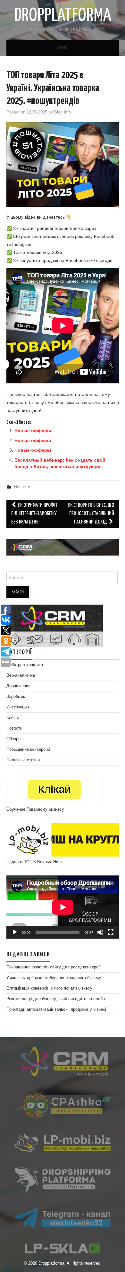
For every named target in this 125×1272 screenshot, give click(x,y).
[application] (62, 907)
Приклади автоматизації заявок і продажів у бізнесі (56, 1009)
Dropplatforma (62, 16)
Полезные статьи (23, 760)
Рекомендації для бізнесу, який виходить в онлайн (55, 999)
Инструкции (17, 707)
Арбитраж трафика (24, 665)
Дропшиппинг (19, 686)
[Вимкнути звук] (100, 932)
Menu (62, 48)
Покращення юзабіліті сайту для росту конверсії (53, 967)
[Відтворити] (15, 932)
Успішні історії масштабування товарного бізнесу (53, 977)
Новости (22, 487)
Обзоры (13, 739)
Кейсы (12, 718)
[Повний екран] (110, 932)
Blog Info (62, 112)
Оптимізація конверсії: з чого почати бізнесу (49, 988)
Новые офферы (32, 430)
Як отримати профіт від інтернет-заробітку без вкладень (34, 514)
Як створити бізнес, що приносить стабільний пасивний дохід (91, 514)
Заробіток (15, 696)
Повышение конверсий (28, 749)
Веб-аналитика (20, 675)
